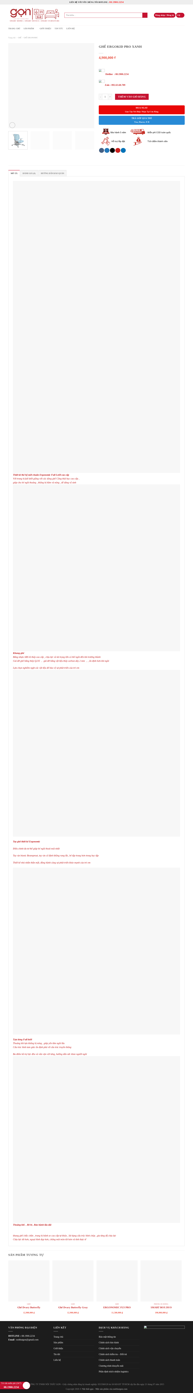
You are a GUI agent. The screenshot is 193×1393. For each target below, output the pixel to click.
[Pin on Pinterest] (117, 150)
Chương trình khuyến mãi (111, 1366)
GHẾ (19, 38)
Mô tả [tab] (14, 173)
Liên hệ (70, 29)
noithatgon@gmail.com (27, 1339)
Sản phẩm (29, 29)
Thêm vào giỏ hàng (132, 96)
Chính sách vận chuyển (110, 1348)
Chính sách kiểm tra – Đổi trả (113, 1354)
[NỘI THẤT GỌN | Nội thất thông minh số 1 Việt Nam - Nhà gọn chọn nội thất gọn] (34, 14)
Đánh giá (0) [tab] (29, 173)
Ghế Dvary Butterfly (28, 1307)
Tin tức (59, 29)
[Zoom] (12, 125)
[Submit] (144, 15)
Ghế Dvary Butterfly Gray (73, 1307)
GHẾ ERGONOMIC (31, 38)
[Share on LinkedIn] (123, 150)
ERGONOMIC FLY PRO (117, 1307)
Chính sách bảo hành (109, 1342)
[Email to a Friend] (112, 150)
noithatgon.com (120, 1389)
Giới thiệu (45, 29)
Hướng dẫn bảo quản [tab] (52, 173)
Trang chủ (14, 29)
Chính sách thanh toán (109, 1360)
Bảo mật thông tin (107, 1336)
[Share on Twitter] (106, 150)
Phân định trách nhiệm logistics (113, 1371)
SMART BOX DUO (161, 1307)
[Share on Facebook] (101, 150)
